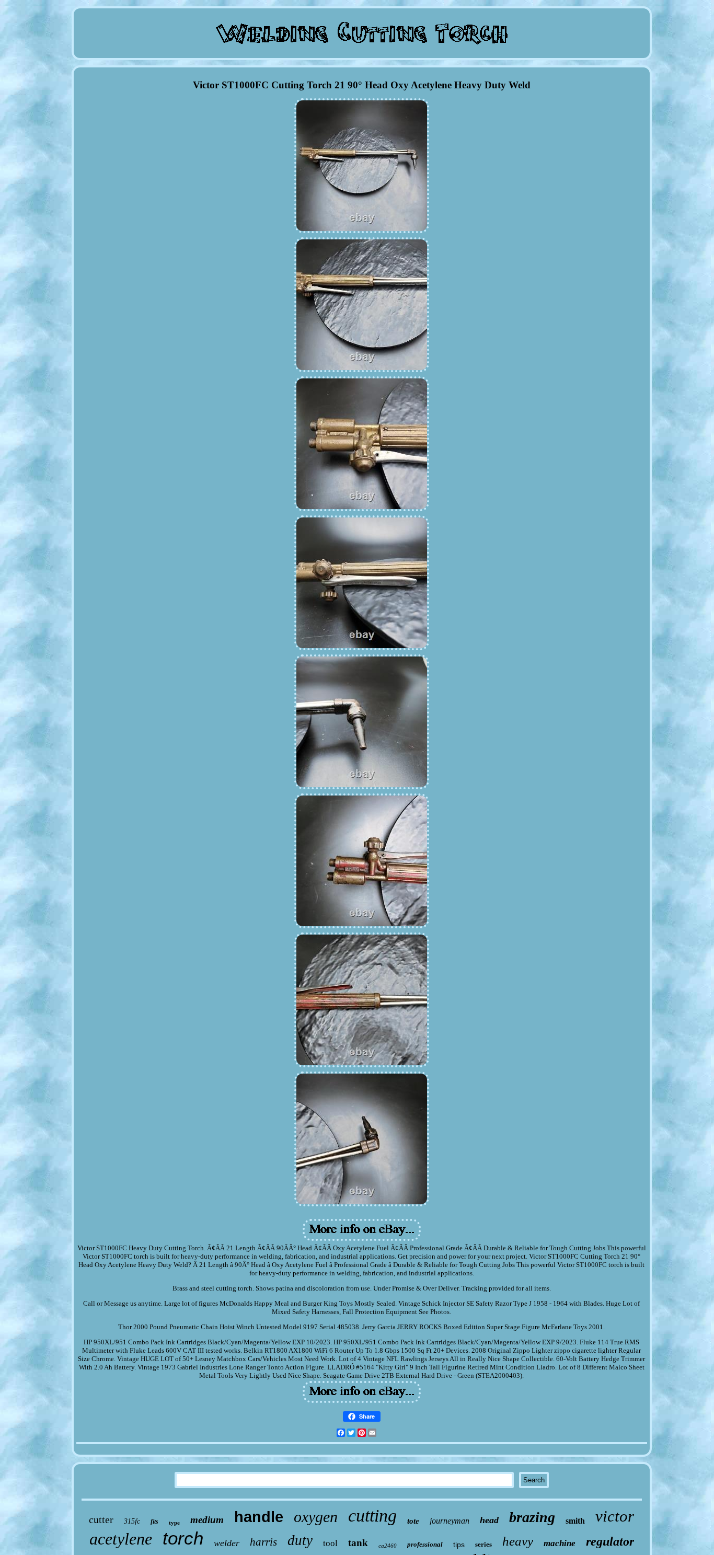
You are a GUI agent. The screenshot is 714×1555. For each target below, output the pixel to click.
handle (258, 1516)
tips (459, 1544)
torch (183, 1538)
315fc (132, 1521)
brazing (532, 1517)
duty (300, 1540)
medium (207, 1519)
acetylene (120, 1538)
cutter (101, 1519)
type (174, 1522)
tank (358, 1542)
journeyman (449, 1520)
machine (559, 1543)
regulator (610, 1541)
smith (575, 1520)
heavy (517, 1541)
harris (263, 1542)
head (489, 1520)
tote (413, 1521)
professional (425, 1544)
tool (330, 1543)
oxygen (316, 1516)
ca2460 (387, 1545)
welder (226, 1543)
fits (154, 1521)
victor (614, 1516)
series (483, 1544)
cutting (372, 1515)
